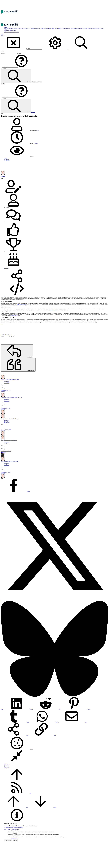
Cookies (31, 749)
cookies (11, 825)
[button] (1, 13)
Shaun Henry (3, 391)
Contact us (6, 763)
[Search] (55, 48)
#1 (4, 295)
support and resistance (14, 315)
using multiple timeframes (21, 304)
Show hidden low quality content (6, 334)
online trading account (53, 309)
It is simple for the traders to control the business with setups (11, 397)
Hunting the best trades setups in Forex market (9, 440)
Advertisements (6, 383)
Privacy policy (6, 765)
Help (5, 766)
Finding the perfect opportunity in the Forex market (9, 461)
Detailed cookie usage (14, 837)
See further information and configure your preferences (13, 827)
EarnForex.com (6, 767)
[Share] (17, 281)
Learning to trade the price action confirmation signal (10, 418)
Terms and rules (6, 764)
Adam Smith (37, 130)
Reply (2, 323)
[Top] (17, 780)
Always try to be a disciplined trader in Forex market (10, 379)
